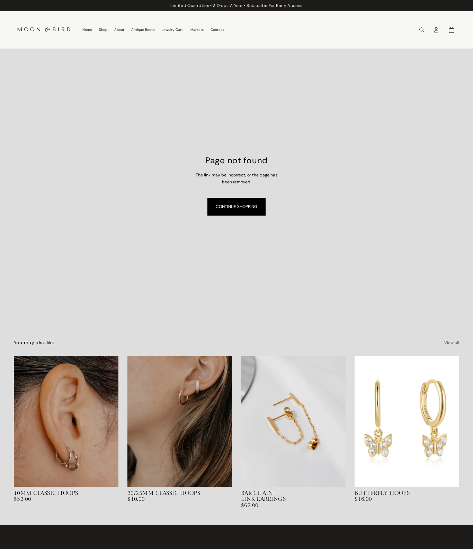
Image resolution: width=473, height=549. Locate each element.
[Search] (421, 29)
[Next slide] (108, 421)
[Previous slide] (24, 421)
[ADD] (335, 476)
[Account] (436, 29)
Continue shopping (236, 206)
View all (451, 343)
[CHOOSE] (107, 476)
